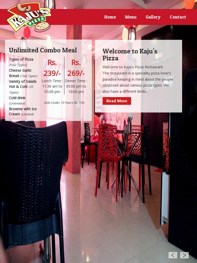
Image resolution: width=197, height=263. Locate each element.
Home (110, 17)
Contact (178, 17)
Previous (172, 254)
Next (184, 254)
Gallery (153, 17)
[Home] (29, 17)
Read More (116, 100)
